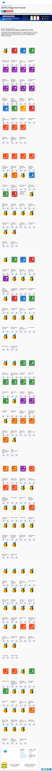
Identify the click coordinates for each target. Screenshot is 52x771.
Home (21, 751)
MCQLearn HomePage (6, 5)
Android (30, 757)
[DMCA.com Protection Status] (4, 765)
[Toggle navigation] (49, 2)
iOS (30, 758)
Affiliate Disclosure (24, 756)
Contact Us (22, 757)
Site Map (22, 752)
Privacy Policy (23, 754)
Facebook (31, 751)
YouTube (31, 754)
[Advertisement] (20, 42)
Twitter (30, 752)
